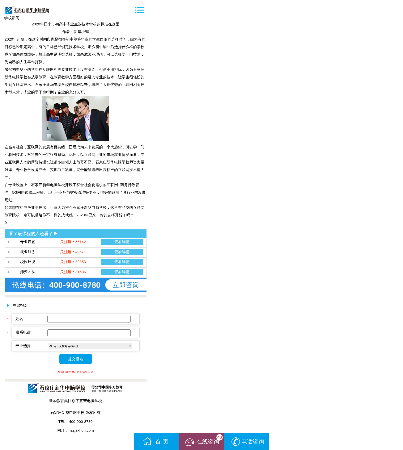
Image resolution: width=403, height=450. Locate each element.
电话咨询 (252, 441)
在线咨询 (209, 440)
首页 (163, 441)
